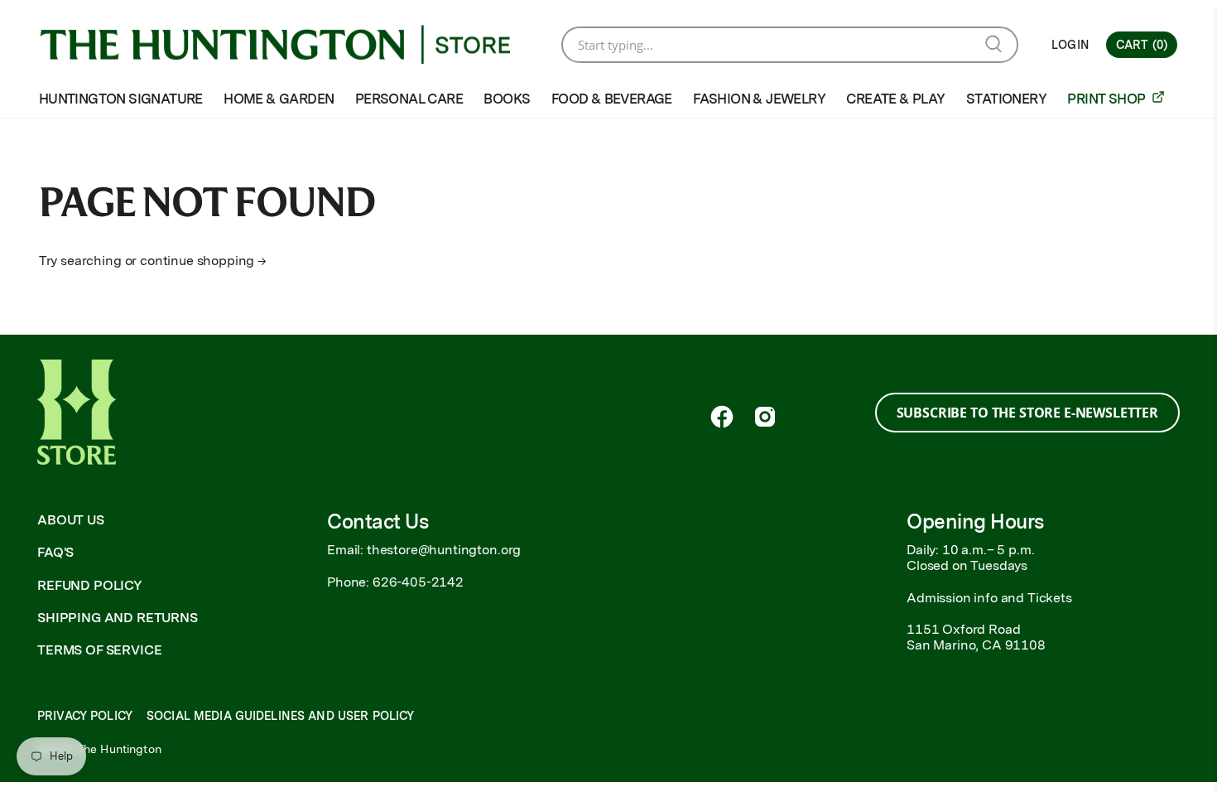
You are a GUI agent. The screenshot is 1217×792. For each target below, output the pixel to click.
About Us (70, 520)
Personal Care (409, 98)
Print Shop (1107, 98)
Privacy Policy (84, 716)
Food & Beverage (611, 98)
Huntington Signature (121, 98)
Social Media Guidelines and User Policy (280, 716)
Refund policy (89, 585)
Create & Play (895, 98)
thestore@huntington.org (444, 550)
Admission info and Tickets (989, 598)
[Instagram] (765, 416)
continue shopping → (203, 260)
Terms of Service (99, 650)
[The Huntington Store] (288, 45)
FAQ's (55, 552)
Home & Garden (279, 98)
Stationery (1006, 98)
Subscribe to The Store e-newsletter (1027, 412)
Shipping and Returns (117, 617)
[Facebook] (722, 416)
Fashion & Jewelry (759, 98)
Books (506, 98)
